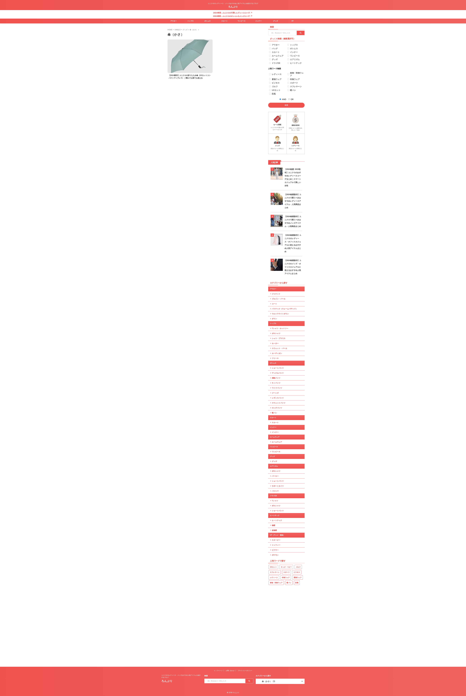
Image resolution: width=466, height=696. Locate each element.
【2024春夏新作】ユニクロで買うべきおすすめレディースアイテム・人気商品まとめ (293, 201)
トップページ (218, 670)
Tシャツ (275, 501)
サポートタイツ (278, 486)
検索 (286, 105)
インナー (258, 21)
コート (274, 304)
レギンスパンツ (278, 398)
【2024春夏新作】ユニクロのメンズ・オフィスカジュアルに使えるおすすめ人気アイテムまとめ (293, 266)
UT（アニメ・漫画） (277, 535)
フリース (275, 358)
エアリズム (274, 466)
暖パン (274, 413)
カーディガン (277, 353)
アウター (173, 21)
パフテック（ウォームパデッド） (284, 309)
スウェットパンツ (278, 403)
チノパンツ (276, 383)
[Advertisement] (286, 626)
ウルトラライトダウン (280, 314)
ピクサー (275, 550)
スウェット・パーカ (279, 348)
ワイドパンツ (277, 388)
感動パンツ (276, 378)
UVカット (273, 567)
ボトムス (207, 21)
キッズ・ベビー (286, 567)
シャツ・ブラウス (278, 338)
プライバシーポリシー (245, 670)
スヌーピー (276, 540)
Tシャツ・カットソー (280, 328)
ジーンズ (275, 393)
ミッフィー (276, 545)
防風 (296, 583)
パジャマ (275, 491)
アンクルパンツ (278, 373)
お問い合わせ (230, 670)
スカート (224, 21)
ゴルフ (298, 567)
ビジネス (297, 572)
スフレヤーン (274, 572)
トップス (190, 21)
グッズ (275, 21)
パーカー (275, 476)
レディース (274, 577)
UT (292, 21)
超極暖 (274, 530)
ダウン (274, 319)
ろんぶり (233, 6)
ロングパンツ (277, 408)
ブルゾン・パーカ (278, 299)
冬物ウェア (286, 577)
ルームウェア (274, 437)
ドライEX (273, 496)
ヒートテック (274, 515)
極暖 (273, 525)
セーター (275, 343)
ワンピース (241, 21)
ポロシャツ (276, 333)
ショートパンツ (278, 368)
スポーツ (286, 572)
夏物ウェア (298, 577)
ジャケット (276, 294)
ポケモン (275, 555)
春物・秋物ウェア (276, 583)
